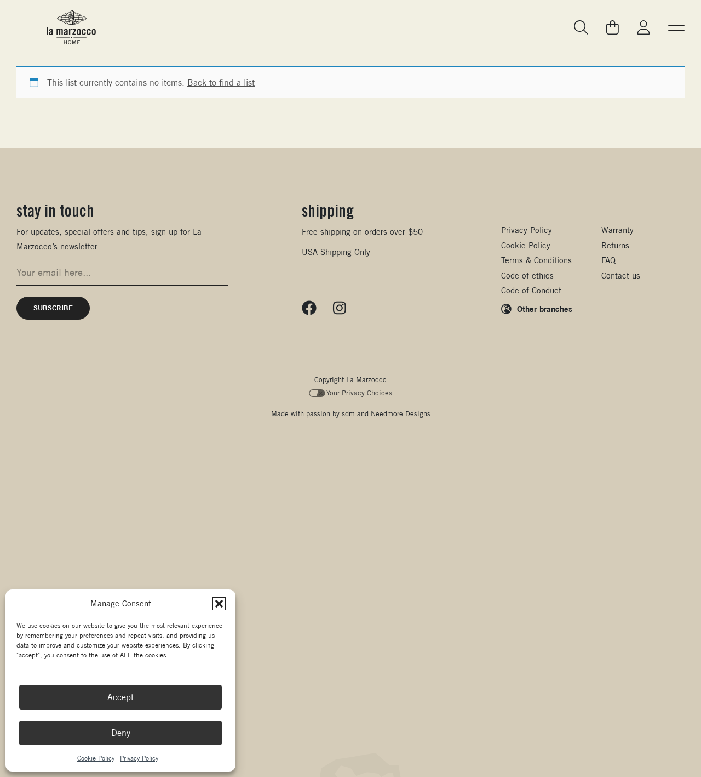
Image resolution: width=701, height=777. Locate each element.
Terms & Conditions (536, 260)
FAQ (608, 260)
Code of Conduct (531, 290)
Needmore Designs (400, 414)
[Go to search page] (581, 27)
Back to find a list (221, 82)
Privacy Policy (139, 758)
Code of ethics (527, 275)
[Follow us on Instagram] (339, 308)
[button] (219, 603)
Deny (120, 733)
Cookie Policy (95, 758)
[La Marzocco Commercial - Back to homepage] (71, 27)
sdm (348, 414)
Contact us (620, 275)
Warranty (617, 230)
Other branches (544, 309)
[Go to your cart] (613, 27)
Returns (615, 245)
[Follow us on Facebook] (309, 308)
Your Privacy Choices (359, 393)
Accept (120, 697)
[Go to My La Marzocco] (643, 27)
